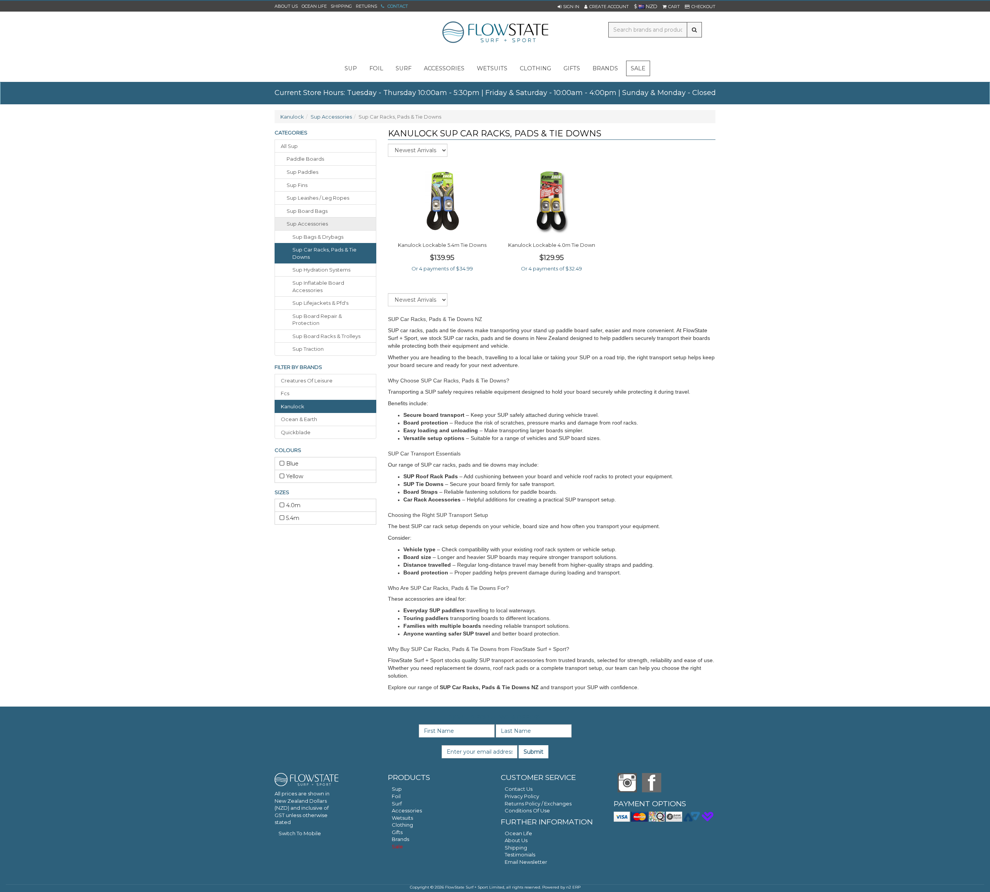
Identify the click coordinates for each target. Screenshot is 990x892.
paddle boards (305, 159)
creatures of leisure (307, 380)
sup (351, 68)
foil (376, 68)
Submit (533, 751)
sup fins (297, 185)
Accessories (407, 810)
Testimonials (520, 854)
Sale (638, 68)
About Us (286, 6)
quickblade (296, 432)
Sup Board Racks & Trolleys (326, 336)
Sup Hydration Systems (321, 270)
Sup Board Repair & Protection (317, 319)
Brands (605, 68)
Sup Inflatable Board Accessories (318, 286)
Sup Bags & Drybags (317, 237)
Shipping (341, 6)
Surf (397, 803)
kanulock (292, 406)
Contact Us (519, 789)
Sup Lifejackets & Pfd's (320, 303)
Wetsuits (402, 818)
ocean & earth (299, 419)
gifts (571, 68)
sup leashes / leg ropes (318, 198)
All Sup (289, 146)
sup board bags (307, 211)
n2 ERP (573, 887)
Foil (396, 796)
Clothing (402, 825)
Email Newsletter (526, 862)
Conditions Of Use (527, 810)
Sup (397, 789)
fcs (285, 393)
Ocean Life (314, 6)
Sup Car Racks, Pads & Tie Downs (324, 253)
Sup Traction (308, 349)
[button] (568, 6)
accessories (444, 68)
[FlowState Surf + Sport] (495, 32)
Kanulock (292, 117)
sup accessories (307, 224)
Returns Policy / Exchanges (538, 803)
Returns (366, 6)
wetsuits (492, 68)
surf (403, 68)
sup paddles (302, 172)
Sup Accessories (331, 117)
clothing (535, 68)
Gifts (397, 832)
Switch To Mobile (299, 833)
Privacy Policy (522, 796)
